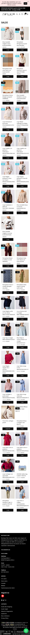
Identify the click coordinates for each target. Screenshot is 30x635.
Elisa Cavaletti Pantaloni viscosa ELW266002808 (21, 96)
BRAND (3, 585)
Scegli (8, 50)
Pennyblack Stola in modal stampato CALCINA (7, 286)
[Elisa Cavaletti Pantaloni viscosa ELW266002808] (22, 86)
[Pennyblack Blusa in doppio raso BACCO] (22, 412)
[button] (26, 630)
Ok (6, 631)
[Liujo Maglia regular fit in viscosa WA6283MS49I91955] (8, 357)
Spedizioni (4, 613)
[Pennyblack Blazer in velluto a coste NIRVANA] (8, 249)
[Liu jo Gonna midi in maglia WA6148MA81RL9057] (22, 302)
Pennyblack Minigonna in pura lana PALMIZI (22, 43)
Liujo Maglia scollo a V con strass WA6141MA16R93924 (8, 312)
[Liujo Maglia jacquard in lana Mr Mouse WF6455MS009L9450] (22, 168)
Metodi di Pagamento (7, 611)
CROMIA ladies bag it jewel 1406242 (22, 474)
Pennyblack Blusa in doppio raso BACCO (21, 422)
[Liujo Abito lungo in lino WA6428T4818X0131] (22, 357)
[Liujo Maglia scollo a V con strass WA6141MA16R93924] (8, 302)
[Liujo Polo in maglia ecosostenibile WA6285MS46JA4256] (22, 492)
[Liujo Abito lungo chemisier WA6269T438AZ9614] (22, 385)
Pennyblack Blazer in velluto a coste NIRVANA (7, 259)
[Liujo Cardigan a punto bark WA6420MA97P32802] (8, 385)
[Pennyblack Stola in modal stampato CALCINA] (8, 276)
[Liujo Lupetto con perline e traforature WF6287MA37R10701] (22, 139)
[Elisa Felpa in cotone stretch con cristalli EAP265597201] (22, 329)
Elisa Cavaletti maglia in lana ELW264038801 (6, 43)
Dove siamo (4, 581)
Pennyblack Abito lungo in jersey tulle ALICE (21, 286)
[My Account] (19, 14)
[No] (28, 628)
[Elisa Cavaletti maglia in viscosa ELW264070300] (8, 223)
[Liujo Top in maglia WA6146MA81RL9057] (8, 329)
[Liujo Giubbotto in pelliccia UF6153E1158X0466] (8, 196)
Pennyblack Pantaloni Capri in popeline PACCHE (7, 502)
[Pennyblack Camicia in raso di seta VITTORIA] (22, 60)
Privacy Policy (4, 618)
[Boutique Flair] (8, 14)
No (12, 631)
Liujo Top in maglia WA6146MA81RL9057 (8, 338)
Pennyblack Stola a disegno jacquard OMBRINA (7, 96)
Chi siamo (3, 579)
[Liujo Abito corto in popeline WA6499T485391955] (8, 438)
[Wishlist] (22, 14)
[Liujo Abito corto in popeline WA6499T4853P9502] (22, 438)
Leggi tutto (8, 428)
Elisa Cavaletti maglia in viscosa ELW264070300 (7, 233)
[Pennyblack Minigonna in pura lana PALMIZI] (22, 33)
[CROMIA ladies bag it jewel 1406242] (22, 465)
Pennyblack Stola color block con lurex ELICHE (7, 70)
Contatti (3, 583)
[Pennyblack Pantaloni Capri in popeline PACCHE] (8, 492)
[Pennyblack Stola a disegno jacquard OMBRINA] (8, 86)
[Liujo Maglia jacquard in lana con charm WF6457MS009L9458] (8, 168)
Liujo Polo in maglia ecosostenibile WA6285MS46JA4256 (23, 503)
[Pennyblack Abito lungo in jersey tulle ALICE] (22, 276)
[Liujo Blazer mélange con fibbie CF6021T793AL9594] (22, 113)
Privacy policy (20, 631)
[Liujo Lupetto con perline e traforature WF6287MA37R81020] (8, 139)
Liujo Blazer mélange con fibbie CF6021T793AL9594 (22, 123)
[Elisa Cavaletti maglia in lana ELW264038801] (8, 33)
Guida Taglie (4, 609)
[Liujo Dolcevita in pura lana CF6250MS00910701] (8, 113)
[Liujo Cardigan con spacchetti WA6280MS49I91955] (8, 465)
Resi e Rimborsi (5, 616)
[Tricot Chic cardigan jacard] (8, 412)
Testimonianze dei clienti (8, 588)
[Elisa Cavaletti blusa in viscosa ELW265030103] (22, 196)
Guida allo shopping (6, 607)
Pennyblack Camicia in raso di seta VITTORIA (21, 70)
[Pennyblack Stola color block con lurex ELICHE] (8, 60)
